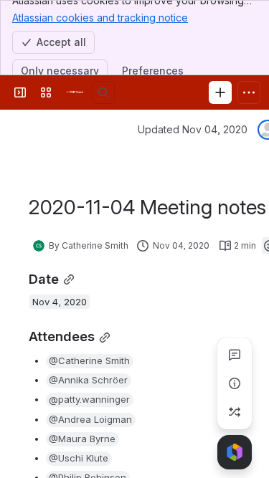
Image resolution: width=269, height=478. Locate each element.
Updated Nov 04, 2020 (192, 129)
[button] (89, 361)
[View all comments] (234, 354)
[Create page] (234, 412)
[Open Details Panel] (234, 383)
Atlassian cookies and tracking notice (100, 17)
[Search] (103, 92)
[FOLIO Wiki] (74, 92)
